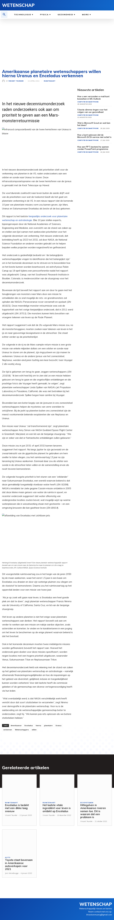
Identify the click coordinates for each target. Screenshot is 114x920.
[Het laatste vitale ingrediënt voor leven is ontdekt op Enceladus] (57, 787)
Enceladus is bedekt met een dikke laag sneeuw (17, 808)
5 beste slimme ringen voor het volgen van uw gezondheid (92, 110)
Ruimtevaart (49, 81)
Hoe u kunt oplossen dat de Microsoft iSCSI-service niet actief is (94, 136)
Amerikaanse (16, 725)
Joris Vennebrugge (11, 873)
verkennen (7, 730)
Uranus (58, 725)
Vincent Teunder (15, 81)
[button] (4, 14)
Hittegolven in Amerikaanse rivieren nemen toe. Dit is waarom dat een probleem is (93, 811)
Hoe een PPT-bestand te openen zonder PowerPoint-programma (93, 147)
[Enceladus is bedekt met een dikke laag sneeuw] (19, 787)
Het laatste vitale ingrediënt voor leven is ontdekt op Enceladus (57, 808)
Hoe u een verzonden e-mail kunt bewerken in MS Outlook (93, 97)
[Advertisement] (57, 41)
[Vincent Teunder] (4, 81)
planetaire (48, 725)
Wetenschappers (22, 730)
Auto (7, 857)
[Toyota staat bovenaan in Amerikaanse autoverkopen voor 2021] (19, 842)
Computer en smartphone (87, 102)
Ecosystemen (86, 802)
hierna (38, 725)
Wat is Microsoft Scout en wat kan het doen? (93, 124)
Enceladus (28, 725)
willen (34, 730)
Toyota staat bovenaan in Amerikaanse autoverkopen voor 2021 (19, 864)
